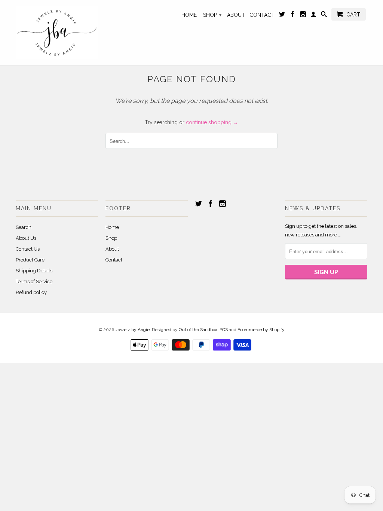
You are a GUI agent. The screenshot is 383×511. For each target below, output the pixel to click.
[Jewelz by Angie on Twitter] (282, 15)
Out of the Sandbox (198, 329)
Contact (262, 15)
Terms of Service (34, 281)
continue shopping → (212, 122)
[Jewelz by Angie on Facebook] (292, 15)
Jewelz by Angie (132, 329)
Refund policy (31, 292)
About (236, 15)
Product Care (30, 260)
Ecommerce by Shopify (261, 329)
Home (189, 15)
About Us (26, 238)
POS (224, 329)
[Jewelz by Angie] (57, 32)
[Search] (324, 15)
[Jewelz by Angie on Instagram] (303, 15)
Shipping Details (34, 270)
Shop (212, 15)
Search (23, 227)
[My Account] (313, 15)
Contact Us (28, 249)
